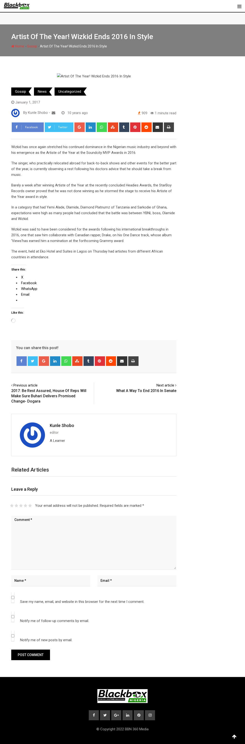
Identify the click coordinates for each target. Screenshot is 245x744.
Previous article (25, 385)
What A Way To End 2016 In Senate (146, 390)
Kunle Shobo (62, 425)
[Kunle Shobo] (53, 113)
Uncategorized (69, 91)
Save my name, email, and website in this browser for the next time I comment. (82, 602)
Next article (165, 385)
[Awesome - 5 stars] (30, 506)
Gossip (32, 46)
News (42, 91)
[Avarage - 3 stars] (21, 506)
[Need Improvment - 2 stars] (16, 506)
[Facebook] (22, 361)
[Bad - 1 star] (12, 506)
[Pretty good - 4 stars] (25, 506)
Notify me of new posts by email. (46, 640)
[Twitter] (33, 361)
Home (19, 46)
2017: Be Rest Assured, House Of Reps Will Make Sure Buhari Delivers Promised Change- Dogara (48, 396)
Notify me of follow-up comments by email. (54, 621)
